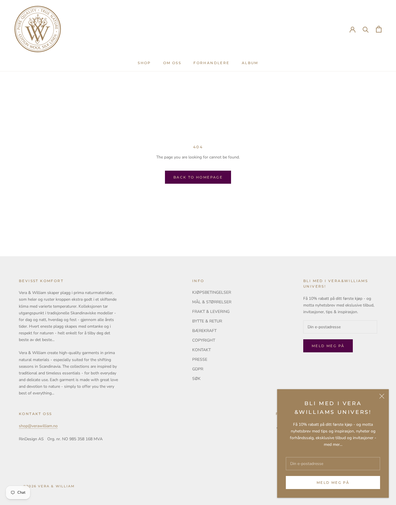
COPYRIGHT (203, 340)
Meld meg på (333, 482)
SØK (196, 378)
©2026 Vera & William (49, 486)
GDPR (197, 369)
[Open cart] (379, 29)
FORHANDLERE (211, 63)
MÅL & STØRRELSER (211, 302)
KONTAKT (201, 350)
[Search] (366, 29)
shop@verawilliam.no (38, 426)
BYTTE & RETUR (207, 321)
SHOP (144, 63)
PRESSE (199, 359)
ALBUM (250, 63)
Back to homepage (198, 177)
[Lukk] (381, 396)
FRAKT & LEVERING (211, 311)
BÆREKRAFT (204, 330)
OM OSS (172, 63)
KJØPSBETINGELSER (211, 292)
